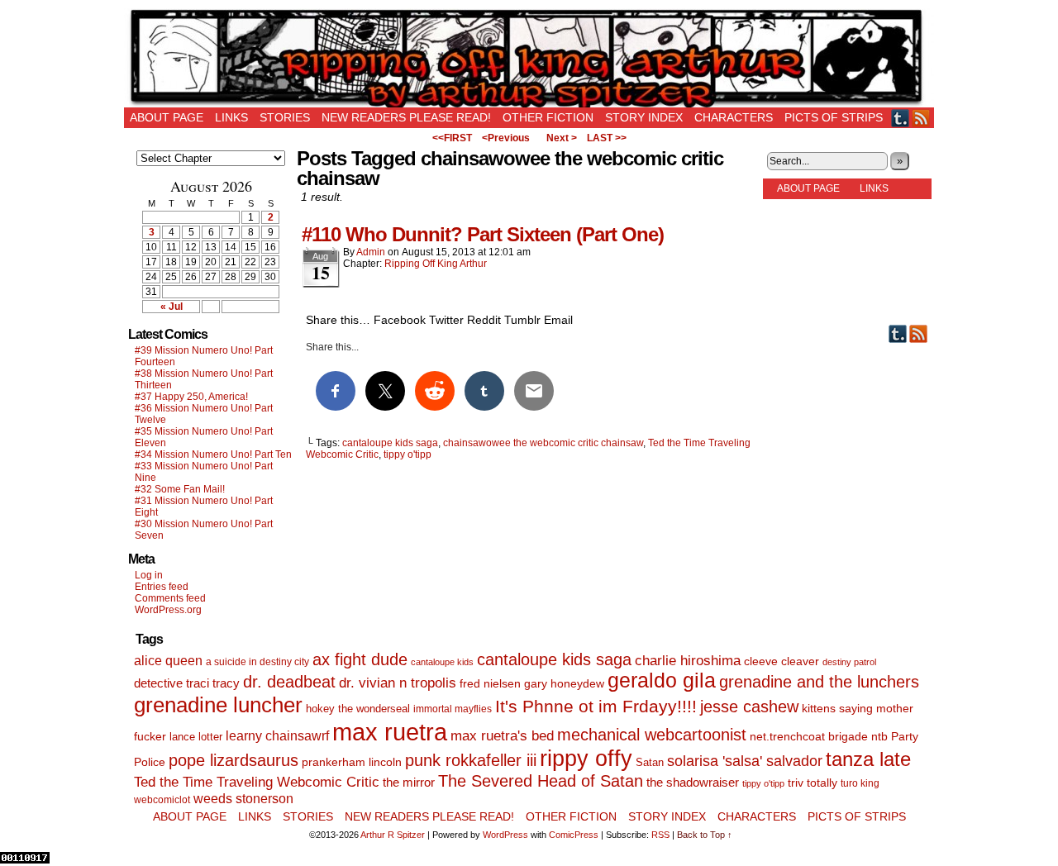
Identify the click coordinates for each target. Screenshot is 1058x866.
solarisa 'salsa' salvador (744, 761)
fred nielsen (490, 683)
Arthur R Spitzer (392, 835)
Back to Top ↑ (704, 835)
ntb (879, 736)
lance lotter (195, 736)
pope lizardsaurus (233, 760)
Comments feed (170, 598)
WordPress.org (168, 610)
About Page (166, 117)
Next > (561, 138)
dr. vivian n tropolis (397, 683)
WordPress (505, 835)
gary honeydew (564, 683)
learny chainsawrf (277, 735)
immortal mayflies (452, 709)
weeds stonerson (243, 798)
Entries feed (161, 586)
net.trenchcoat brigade (809, 736)
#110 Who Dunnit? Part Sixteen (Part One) (483, 234)
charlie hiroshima (688, 661)
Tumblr (900, 117)
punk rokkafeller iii (470, 760)
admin (370, 252)
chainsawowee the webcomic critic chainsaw (543, 443)
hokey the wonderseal (358, 709)
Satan (650, 762)
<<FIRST (452, 138)
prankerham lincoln (352, 762)
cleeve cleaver (781, 661)
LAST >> (607, 138)
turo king (860, 783)
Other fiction (548, 117)
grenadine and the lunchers (819, 682)
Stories (285, 117)
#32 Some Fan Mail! (180, 489)
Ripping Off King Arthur (529, 57)
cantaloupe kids (442, 662)
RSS (921, 117)
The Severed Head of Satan (540, 781)
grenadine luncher (218, 704)
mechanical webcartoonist (651, 735)
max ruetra (389, 731)
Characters (733, 117)
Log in (149, 575)
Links (231, 117)
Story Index (644, 117)
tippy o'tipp (407, 454)
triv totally (812, 783)
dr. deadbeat (289, 682)
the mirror (409, 782)
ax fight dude (359, 659)
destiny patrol (849, 662)
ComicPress (573, 835)
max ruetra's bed (502, 736)
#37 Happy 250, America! (191, 396)
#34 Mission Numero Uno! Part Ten (213, 454)
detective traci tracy (187, 683)
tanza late (868, 759)
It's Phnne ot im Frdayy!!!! (596, 706)
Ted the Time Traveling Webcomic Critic (256, 782)
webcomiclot (162, 800)
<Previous (506, 138)
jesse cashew (749, 706)
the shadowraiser (692, 782)
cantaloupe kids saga (390, 443)
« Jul (171, 306)
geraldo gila (662, 680)
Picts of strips (833, 117)
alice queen (168, 660)
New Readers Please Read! (406, 117)
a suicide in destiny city (257, 662)
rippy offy (586, 758)
